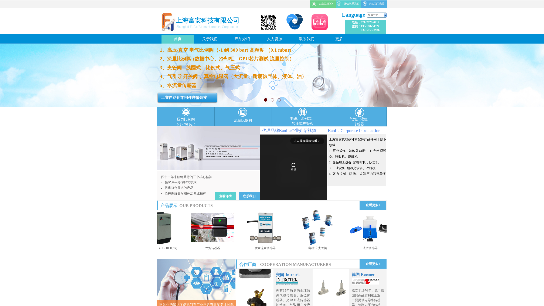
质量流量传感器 (249, 248)
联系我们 (306, 39)
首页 (177, 39)
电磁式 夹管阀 (302, 248)
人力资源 (274, 39)
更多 (339, 39)
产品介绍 (242, 39)
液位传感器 (354, 248)
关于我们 (210, 39)
